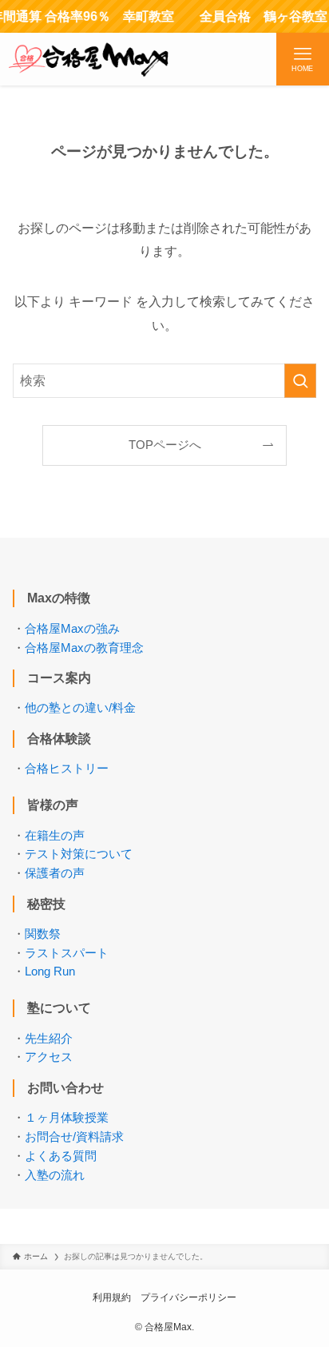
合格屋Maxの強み (72, 628)
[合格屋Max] (88, 59)
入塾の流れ (55, 1175)
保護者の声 (55, 873)
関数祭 (43, 934)
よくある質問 (61, 1156)
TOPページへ (165, 445)
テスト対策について (79, 854)
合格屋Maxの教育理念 (84, 648)
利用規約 (112, 1297)
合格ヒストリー (67, 768)
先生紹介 (49, 1038)
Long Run (50, 971)
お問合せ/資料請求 (74, 1136)
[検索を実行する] (300, 381)
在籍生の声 (55, 835)
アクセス (49, 1057)
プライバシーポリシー (188, 1297)
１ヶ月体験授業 (67, 1117)
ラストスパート (67, 953)
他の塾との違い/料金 (80, 707)
